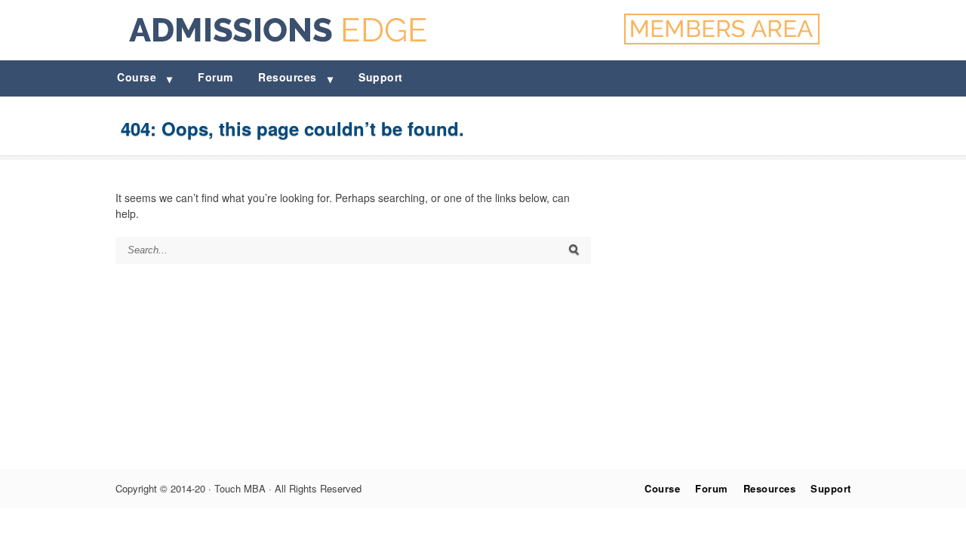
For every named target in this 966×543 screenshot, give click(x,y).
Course (136, 76)
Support (380, 76)
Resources (287, 76)
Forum (215, 76)
